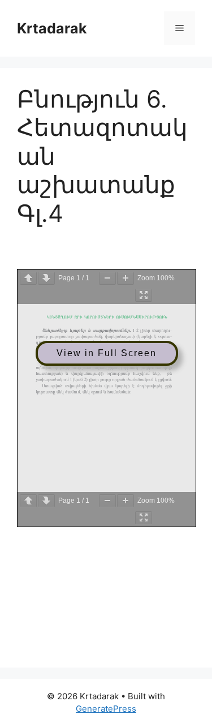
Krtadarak (52, 28)
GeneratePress (106, 708)
